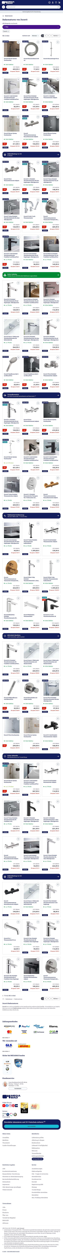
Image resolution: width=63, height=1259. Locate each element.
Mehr (24, 1235)
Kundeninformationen (9, 1171)
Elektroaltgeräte (37, 1171)
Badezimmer (9, 999)
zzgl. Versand (20, 1228)
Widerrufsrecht (7, 1190)
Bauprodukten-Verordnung (11, 1174)
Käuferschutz (36, 1143)
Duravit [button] (5, 31)
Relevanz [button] (34, 35)
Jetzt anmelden (31, 1126)
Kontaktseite (18, 1088)
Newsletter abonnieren (24, 1122)
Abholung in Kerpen (38, 1140)
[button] (18, 42)
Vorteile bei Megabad (8, 1218)
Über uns (5, 1215)
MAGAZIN (5, 1220)
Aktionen (5, 1223)
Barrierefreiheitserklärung (10, 1179)
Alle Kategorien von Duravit (9, 23)
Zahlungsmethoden (38, 1156)
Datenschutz (6, 1182)
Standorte (5, 1212)
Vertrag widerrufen (37, 1159)
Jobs (3, 1207)
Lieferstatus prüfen (38, 1137)
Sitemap (34, 1187)
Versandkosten (36, 1153)
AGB (3, 1168)
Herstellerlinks (36, 1176)
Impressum (5, 1184)
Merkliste (5, 1140)
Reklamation (36, 1148)
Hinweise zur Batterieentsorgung (12, 1176)
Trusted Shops (36, 1190)
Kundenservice (36, 1179)
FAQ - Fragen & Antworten (40, 1174)
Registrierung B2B (37, 1184)
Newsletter (35, 1195)
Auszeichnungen (37, 1168)
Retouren (34, 1151)
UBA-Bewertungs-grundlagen (11, 1187)
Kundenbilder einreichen (39, 1192)
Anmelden (5, 1137)
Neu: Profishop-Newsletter (40, 1197)
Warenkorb (6, 1143)
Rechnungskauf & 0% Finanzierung (32, 11)
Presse (4, 1210)
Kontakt (34, 1182)
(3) (44, 1121)
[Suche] (59, 7)
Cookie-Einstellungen (9, 1145)
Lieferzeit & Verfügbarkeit (40, 1145)
